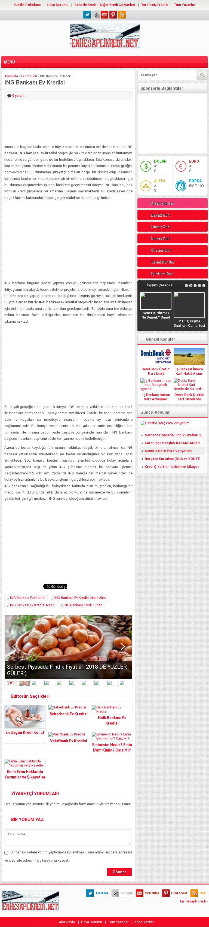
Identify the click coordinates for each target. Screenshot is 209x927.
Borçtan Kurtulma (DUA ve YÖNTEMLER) (175, 459)
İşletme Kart (162, 273)
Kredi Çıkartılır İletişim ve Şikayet (172, 467)
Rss (202, 893)
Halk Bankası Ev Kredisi (112, 720)
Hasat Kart (160, 227)
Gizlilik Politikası (27, 5)
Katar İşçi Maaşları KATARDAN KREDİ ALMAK (175, 443)
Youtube (152, 893)
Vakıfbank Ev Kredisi (68, 741)
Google (127, 893)
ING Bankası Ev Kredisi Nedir (32, 605)
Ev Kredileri (29, 76)
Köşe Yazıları (162, 203)
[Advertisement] (68, 122)
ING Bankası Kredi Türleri (83, 605)
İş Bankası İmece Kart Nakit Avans (189, 371)
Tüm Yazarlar (184, 5)
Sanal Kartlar (162, 262)
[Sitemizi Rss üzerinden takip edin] (122, 15)
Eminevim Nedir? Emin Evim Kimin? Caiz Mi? (112, 747)
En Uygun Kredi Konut (24, 732)
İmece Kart (160, 238)
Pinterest (179, 893)
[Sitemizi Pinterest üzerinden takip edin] (113, 15)
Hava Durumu (57, 5)
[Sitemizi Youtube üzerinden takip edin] (104, 15)
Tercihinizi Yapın (154, 5)
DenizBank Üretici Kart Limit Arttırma (156, 373)
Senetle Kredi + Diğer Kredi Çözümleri (104, 5)
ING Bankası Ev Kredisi (27, 598)
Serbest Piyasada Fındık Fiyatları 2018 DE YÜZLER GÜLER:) (175, 435)
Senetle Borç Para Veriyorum (168, 451)
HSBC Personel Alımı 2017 (189, 307)
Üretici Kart (161, 250)
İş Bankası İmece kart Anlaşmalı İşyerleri (156, 399)
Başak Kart (160, 215)
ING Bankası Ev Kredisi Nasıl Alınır (80, 598)
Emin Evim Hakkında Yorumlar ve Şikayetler (25, 774)
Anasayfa (11, 76)
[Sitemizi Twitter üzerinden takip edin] (87, 15)
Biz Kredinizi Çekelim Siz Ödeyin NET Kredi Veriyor (156, 317)
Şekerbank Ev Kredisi (69, 714)
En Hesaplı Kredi (193, 901)
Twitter (102, 893)
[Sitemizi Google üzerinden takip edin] (96, 15)
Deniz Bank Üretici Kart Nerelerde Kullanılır (189, 399)
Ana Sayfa (67, 922)
